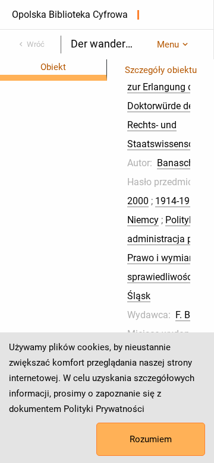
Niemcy (143, 220)
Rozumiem (151, 439)
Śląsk (138, 296)
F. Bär (187, 315)
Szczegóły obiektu (161, 70)
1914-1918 (177, 201)
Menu (168, 44)
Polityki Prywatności (104, 409)
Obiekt (53, 67)
